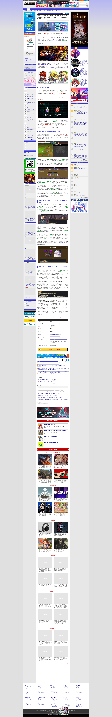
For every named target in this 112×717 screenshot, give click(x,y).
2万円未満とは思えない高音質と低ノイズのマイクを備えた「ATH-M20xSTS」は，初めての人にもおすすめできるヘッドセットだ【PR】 (45, 535)
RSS (24, 0)
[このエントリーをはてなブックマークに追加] (67, 14)
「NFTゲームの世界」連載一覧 (54, 349)
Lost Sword (75, 185)
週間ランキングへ (85, 159)
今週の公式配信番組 (30, 96)
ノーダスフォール (76, 165)
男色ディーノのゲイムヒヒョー (31, 100)
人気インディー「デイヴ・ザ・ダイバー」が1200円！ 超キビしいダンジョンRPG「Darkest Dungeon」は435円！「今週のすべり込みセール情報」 (45, 570)
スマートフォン (53, 697)
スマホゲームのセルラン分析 (31, 103)
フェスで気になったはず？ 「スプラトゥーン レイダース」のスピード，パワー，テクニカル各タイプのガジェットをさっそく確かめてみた (30, 246)
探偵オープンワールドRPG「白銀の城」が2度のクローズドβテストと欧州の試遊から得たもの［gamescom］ (60, 642)
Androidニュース (54, 699)
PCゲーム (27, 152)
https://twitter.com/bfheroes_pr (55, 336)
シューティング (79, 703)
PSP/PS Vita (78, 685)
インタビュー (36, 10)
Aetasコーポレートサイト (29, 307)
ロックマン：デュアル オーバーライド (80, 192)
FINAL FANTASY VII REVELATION (79, 168)
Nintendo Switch (27, 697)
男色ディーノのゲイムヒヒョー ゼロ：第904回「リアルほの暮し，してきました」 (45, 585)
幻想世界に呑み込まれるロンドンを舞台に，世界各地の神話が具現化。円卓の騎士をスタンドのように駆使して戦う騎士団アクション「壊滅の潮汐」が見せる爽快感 (60, 622)
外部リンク (52, 67)
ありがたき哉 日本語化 (30, 129)
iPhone (56, 395)
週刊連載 (27, 691)
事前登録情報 (53, 700)
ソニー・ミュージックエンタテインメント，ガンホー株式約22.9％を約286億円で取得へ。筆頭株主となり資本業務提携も (60, 514)
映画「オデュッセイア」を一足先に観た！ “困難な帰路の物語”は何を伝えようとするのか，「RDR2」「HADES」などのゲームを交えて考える (30, 207)
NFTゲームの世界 (64, 399)
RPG (62, 391)
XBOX (51, 685)
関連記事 (61, 242)
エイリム (27, 49)
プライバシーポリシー (29, 301)
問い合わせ (40, 0)
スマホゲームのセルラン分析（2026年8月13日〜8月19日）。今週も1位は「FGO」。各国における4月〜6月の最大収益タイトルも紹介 (60, 585)
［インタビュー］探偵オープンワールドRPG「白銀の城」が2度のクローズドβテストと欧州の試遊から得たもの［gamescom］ (30, 284)
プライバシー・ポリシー (56, 714)
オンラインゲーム (29, 686)
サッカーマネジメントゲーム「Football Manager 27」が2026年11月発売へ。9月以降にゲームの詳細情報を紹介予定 (60, 499)
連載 (60, 397)
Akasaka (41, 399)
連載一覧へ (33, 139)
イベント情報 (78, 699)
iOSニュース (53, 698)
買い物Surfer (29, 127)
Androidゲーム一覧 (54, 706)
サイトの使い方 (35, 0)
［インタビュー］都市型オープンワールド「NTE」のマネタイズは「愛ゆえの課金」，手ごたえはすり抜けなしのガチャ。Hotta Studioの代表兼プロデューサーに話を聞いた (80, 140)
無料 (59, 393)
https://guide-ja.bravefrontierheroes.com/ (56, 337)
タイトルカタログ (41, 692)
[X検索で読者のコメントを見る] (61, 13)
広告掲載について (28, 305)
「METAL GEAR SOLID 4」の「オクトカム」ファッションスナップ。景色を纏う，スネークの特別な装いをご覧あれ (30, 194)
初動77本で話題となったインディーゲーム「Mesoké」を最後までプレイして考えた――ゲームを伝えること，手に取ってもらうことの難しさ (30, 258)
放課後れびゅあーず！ (30, 135)
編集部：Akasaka (66, 20)
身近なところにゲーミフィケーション (31, 132)
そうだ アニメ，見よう (30, 111)
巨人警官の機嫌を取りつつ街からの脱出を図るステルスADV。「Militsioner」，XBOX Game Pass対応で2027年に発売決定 (60, 481)
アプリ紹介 (53, 703)
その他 (77, 705)
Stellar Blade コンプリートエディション (80, 195)
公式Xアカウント (29, 0)
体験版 (40, 10)
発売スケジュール (41, 691)
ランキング (86, 0)
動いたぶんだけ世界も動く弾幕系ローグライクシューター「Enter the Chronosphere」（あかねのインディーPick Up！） (60, 569)
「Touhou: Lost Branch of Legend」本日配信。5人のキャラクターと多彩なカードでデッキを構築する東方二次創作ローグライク (80, 145)
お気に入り (77, 0)
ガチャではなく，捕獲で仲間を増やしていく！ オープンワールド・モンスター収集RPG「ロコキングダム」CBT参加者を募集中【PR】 (45, 551)
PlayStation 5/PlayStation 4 (29, 155)
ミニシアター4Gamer (30, 125)
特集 (26, 60)
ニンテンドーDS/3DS (41, 697)
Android (38, 40)
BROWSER (61, 39)
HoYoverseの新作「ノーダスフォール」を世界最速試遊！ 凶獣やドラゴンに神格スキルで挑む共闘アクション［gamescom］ (80, 123)
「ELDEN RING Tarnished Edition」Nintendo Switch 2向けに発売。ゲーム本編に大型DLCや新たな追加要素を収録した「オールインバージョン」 (80, 156)
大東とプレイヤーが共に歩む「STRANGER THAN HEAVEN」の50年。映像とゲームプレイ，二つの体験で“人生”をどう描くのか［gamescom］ (30, 272)
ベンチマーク (66, 704)
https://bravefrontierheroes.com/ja (55, 334)
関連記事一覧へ (67, 361)
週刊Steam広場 (29, 107)
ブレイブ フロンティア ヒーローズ (29, 45)
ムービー (44, 10)
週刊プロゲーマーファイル (31, 94)
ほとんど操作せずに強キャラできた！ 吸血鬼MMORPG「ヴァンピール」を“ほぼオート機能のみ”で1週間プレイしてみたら (30, 233)
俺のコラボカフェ (29, 117)
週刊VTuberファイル (30, 98)
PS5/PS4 (64, 685)
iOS (65, 39)
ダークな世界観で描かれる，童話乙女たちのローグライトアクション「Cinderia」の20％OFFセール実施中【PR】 (60, 534)
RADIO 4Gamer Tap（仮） (30, 109)
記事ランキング (28, 693)
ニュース (27, 59)
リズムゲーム (78, 704)
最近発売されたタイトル (50, 10)
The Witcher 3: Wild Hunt (77, 182)
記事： (32, 73)
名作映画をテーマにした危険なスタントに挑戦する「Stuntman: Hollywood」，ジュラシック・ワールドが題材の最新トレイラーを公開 (45, 481)
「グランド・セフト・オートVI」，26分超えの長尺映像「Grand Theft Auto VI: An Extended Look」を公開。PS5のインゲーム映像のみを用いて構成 (80, 134)
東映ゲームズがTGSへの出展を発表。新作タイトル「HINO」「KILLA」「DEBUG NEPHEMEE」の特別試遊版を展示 (45, 499)
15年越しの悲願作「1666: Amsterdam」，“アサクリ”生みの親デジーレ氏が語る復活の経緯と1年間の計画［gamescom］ (60, 658)
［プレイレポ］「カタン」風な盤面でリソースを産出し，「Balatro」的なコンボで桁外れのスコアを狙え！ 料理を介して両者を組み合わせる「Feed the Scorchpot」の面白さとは (60, 606)
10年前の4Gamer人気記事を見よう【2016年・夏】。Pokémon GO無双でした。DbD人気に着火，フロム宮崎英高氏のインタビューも (30, 219)
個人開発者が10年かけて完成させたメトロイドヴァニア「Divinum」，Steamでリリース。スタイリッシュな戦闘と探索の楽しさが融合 (45, 466)
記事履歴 (81, 0)
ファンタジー (54, 393)
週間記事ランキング (29, 142)
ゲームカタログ (58, 10)
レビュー (25, 10)
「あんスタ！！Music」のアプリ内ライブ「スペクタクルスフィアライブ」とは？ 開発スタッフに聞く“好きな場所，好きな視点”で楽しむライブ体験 (30, 297)
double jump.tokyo (29, 48)
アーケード (77, 697)
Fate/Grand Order (76, 175)
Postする (64, 13)
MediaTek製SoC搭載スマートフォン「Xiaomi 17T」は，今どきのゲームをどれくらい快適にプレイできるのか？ (45, 621)
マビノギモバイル (76, 188)
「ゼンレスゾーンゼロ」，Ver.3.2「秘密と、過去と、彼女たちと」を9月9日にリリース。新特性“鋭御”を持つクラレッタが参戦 (60, 466)
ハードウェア (65, 697)
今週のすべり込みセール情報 (31, 105)
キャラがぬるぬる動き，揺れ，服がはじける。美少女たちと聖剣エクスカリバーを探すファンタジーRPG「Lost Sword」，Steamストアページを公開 (80, 107)
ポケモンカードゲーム (77, 178)
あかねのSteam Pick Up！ (30, 137)
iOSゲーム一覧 (53, 705)
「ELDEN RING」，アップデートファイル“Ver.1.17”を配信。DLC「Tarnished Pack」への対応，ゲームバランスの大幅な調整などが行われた (80, 129)
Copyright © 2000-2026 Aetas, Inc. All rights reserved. (56, 715)
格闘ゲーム (78, 700)
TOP (25, 685)
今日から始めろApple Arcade (31, 115)
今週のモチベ (29, 92)
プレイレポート (30, 10)
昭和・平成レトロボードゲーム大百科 (31, 120)
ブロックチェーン (56, 399)
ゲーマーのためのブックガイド (31, 114)
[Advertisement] (53, 675)
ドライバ (65, 703)
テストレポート (66, 699)
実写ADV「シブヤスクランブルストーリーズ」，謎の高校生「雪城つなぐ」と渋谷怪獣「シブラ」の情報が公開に (45, 514)
